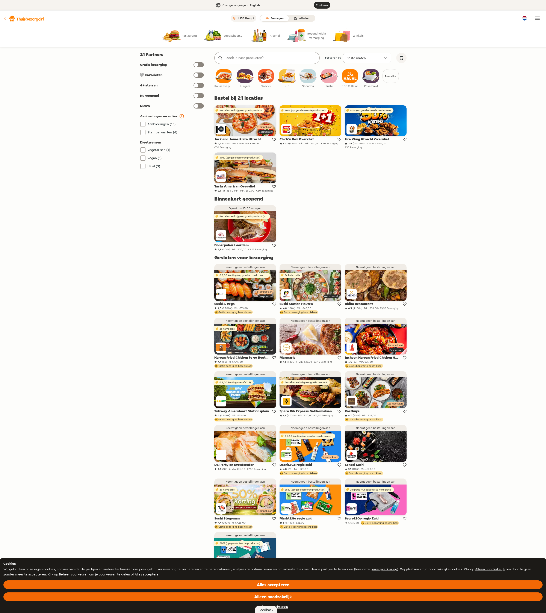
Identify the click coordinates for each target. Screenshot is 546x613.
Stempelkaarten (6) (162, 132)
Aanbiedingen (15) (161, 124)
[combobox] (271, 57)
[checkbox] (224, 78)
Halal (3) (153, 166)
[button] (23, 18)
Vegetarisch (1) (158, 150)
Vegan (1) (154, 158)
